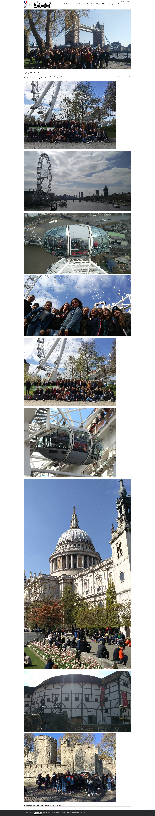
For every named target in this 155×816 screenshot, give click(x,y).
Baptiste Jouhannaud (30, 805)
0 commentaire (59, 805)
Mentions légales (75, 812)
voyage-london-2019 (49, 805)
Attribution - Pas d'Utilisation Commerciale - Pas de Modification (56, 812)
